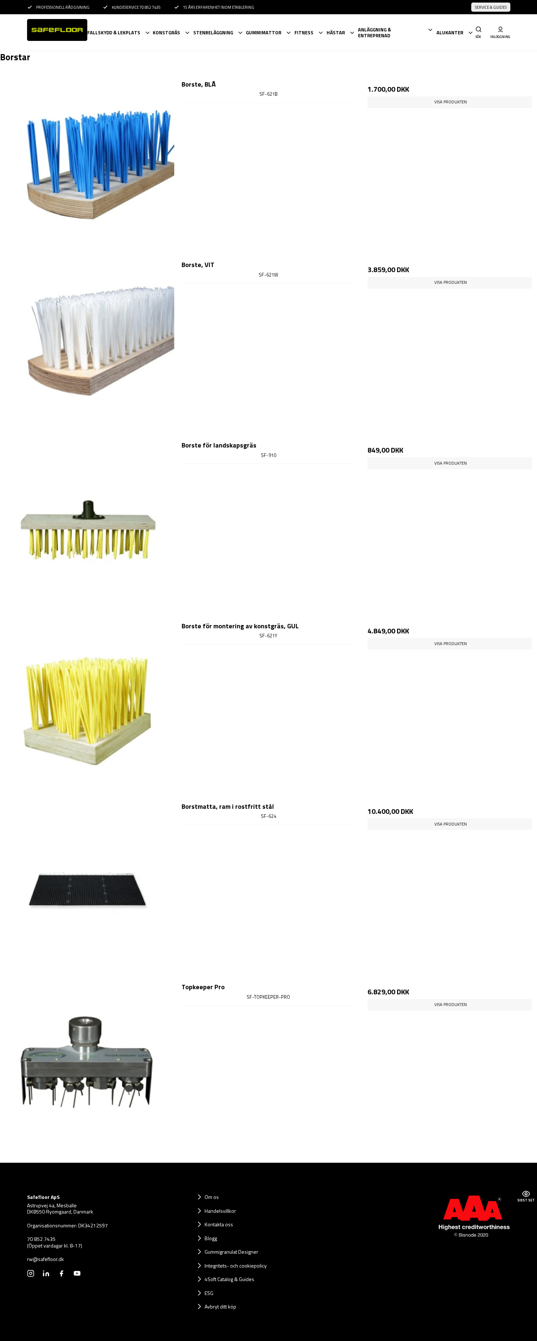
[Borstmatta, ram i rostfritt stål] (87, 889)
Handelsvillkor (220, 1211)
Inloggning (500, 36)
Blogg (211, 1238)
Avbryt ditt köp (220, 1306)
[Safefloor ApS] (56, 32)
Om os (212, 1197)
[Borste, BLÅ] (87, 167)
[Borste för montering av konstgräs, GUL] (87, 708)
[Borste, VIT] (87, 347)
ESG (209, 1293)
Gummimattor (263, 32)
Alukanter (450, 32)
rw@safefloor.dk (45, 1259)
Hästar (336, 32)
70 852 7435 (41, 1239)
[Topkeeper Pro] (87, 1069)
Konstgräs (166, 32)
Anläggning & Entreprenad (374, 33)
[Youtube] (77, 1273)
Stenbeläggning (213, 32)
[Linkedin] (46, 1273)
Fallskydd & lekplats (113, 32)
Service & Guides (491, 7)
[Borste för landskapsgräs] (87, 527)
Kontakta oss (219, 1224)
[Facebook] (61, 1273)
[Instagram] (30, 1273)
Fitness (303, 32)
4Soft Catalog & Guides (229, 1279)
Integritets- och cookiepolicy (236, 1265)
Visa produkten (450, 102)
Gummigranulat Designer (231, 1252)
